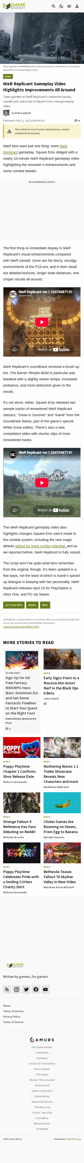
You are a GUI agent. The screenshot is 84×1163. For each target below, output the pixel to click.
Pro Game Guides (42, 1047)
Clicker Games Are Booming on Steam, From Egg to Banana (61, 826)
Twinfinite (42, 1052)
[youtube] (45, 989)
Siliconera (42, 1074)
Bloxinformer (42, 1123)
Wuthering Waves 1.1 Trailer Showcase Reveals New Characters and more (61, 774)
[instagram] (17, 989)
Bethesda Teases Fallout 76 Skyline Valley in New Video (60, 876)
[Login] (77, 6)
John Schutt (51, 698)
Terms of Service (13, 1011)
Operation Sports (42, 1101)
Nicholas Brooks (13, 837)
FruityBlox (42, 1118)
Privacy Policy (11, 1016)
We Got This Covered (42, 1080)
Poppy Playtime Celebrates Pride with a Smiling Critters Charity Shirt (21, 879)
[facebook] (36, 989)
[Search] (53, 6)
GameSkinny (42, 1096)
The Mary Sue (42, 1107)
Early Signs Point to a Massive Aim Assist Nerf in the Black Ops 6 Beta (61, 685)
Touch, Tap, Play (42, 1112)
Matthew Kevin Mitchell (59, 887)
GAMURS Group (73, 1138)
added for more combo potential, (41, 546)
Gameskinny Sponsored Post (20, 721)
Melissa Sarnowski (15, 782)
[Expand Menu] (69, 6)
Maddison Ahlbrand (56, 787)
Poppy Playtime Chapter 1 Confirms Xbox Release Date (19, 771)
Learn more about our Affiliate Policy (21, 626)
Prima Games (42, 1069)
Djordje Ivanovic (54, 837)
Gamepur (42, 1058)
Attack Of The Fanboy (42, 1063)
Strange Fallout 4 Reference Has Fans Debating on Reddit (19, 826)
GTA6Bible (42, 1129)
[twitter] (26, 989)
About (7, 1005)
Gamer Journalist (42, 1091)
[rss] (7, 989)
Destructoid (42, 1085)
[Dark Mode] (61, 6)
